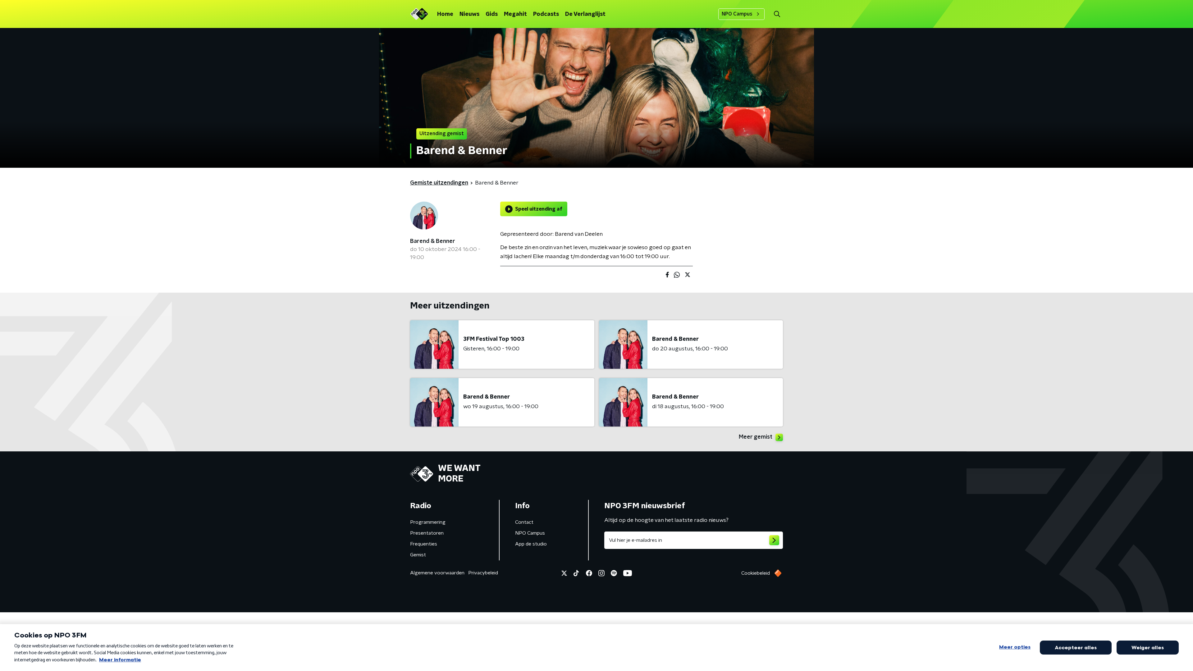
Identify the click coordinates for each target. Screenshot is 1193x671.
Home (445, 14)
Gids (492, 14)
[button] (777, 14)
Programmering (428, 522)
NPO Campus (737, 13)
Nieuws (469, 14)
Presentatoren (427, 533)
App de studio (531, 543)
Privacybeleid (483, 572)
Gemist (418, 554)
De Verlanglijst (585, 14)
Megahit (515, 14)
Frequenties (423, 543)
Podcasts (546, 14)
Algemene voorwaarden (437, 572)
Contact (524, 522)
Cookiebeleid (755, 573)
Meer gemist (755, 437)
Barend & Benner (432, 241)
